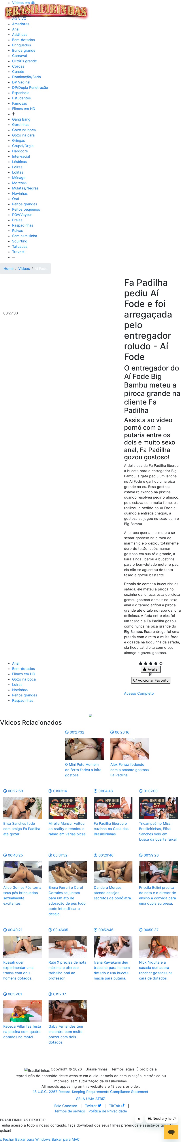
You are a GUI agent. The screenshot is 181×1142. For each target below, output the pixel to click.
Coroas (18, 66)
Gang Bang (21, 119)
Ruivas (17, 230)
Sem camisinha (24, 236)
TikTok (115, 1106)
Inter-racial (21, 156)
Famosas (19, 103)
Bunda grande (23, 50)
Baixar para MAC (66, 1139)
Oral (15, 199)
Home (8, 268)
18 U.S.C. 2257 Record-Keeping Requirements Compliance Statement (90, 1091)
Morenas (19, 183)
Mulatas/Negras (25, 188)
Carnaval (19, 55)
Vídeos (24, 268)
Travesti (18, 252)
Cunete (18, 71)
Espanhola (20, 93)
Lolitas (17, 172)
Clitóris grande (24, 61)
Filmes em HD (23, 108)
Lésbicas (19, 161)
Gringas (18, 140)
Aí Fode (41, 268)
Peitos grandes (24, 204)
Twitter (91, 1106)
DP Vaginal (21, 82)
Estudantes (21, 98)
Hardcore (20, 151)
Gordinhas (20, 124)
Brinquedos (21, 45)
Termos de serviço (69, 1111)
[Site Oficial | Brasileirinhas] (47, 12)
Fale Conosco (65, 1106)
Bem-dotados (23, 40)
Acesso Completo (139, 693)
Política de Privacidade (108, 1111)
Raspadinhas (22, 225)
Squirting (19, 241)
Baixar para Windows (33, 1139)
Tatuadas (19, 246)
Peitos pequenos (26, 209)
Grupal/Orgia (23, 146)
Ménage (18, 177)
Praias (17, 220)
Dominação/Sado (26, 77)
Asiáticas (19, 34)
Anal (15, 29)
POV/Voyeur (22, 214)
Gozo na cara (23, 135)
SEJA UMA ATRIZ (90, 1099)
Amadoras (20, 24)
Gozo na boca (24, 130)
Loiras (17, 167)
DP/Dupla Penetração (30, 87)
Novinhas (20, 193)
